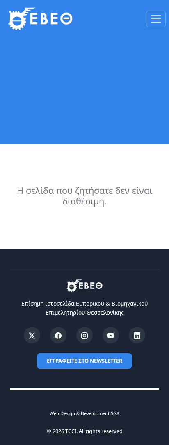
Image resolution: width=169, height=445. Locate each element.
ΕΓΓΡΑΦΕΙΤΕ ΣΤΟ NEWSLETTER (84, 360)
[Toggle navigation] (156, 19)
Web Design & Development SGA (84, 413)
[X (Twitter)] (32, 335)
